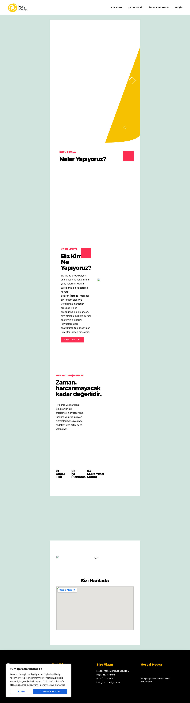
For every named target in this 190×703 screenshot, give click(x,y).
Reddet (21, 691)
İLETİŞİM (179, 7)
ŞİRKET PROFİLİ (135, 7)
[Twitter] (147, 671)
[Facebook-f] (142, 671)
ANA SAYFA (116, 7)
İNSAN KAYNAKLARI (159, 7)
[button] (72, 339)
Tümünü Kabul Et (50, 691)
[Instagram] (152, 671)
